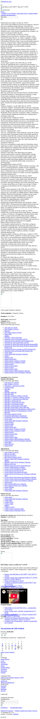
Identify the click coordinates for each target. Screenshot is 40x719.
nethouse (15, 714)
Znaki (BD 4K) (9, 444)
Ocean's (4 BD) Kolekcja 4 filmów (14, 467)
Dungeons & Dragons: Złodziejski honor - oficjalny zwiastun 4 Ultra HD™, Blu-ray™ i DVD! (19, 618)
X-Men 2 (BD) (8, 504)
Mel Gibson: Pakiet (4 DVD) (13, 332)
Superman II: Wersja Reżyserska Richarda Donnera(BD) (21, 344)
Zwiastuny (4, 669)
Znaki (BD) (7, 442)
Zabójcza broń (8, 357)
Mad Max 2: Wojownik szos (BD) (14, 402)
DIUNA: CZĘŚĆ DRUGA (12, 579)
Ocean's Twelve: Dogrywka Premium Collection (18, 480)
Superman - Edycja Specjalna (13, 337)
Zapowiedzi (20, 13)
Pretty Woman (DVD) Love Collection (15, 485)
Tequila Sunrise (9, 422)
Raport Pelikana (9, 487)
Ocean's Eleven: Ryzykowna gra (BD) (15, 472)
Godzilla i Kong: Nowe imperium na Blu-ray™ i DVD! (20, 577)
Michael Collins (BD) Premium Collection (16, 459)
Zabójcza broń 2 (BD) (10, 366)
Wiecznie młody (9, 424)
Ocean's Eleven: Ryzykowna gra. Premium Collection (20, 477)
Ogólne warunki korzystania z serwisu (26, 711)
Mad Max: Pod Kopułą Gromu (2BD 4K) (16, 407)
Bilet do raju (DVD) (10, 455)
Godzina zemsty (9, 387)
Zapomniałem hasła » (16, 707)
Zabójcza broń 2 (9, 364)
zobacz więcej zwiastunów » (9, 615)
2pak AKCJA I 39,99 (10, 327)
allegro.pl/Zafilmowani (7, 682)
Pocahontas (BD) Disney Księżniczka (15, 416)
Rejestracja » (4, 707)
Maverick (7, 331)
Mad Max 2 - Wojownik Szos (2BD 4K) (16, 399)
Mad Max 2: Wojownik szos (12, 401)
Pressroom (4, 671)
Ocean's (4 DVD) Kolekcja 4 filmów (15, 469)
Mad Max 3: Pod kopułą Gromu (13, 404)
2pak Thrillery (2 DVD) (11, 329)
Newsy (26, 13)
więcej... (6, 336)
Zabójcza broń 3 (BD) (10, 369)
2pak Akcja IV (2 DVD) (11, 382)
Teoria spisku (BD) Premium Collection (16, 354)
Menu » (3, 12)
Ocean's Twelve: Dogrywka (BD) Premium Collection (20, 479)
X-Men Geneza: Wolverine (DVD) (14, 510)
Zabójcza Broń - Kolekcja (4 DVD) (14, 361)
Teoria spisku (8, 352)
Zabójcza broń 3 (9, 367)
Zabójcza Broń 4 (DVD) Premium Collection (17, 372)
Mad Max (7, 389)
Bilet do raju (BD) (9, 454)
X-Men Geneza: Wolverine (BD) (14, 509)
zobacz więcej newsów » (8, 586)
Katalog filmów (33, 13)
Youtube (3, 687)
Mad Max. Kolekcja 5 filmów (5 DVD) (16, 396)
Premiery (13, 13)
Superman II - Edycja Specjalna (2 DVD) (16, 342)
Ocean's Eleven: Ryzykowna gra (14, 470)
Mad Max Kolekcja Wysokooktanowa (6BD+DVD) (19, 409)
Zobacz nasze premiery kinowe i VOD (12, 677)
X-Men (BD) (8, 500)
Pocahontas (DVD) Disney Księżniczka (16, 417)
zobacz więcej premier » (8, 652)
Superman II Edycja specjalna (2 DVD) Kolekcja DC (20, 349)
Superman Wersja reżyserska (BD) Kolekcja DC (18, 351)
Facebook (4, 686)
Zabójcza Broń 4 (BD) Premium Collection (17, 371)
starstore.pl (4, 681)
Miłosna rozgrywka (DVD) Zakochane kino (17, 465)
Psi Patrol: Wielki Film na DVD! (14, 587)
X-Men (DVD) (8, 502)
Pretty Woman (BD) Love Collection (15, 484)
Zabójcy (6, 356)
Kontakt (3, 672)
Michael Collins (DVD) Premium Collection (17, 462)
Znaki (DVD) (8, 445)
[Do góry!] (6, 1)
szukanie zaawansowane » (8, 15)
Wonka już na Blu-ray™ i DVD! (14, 581)
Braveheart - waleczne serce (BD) (14, 386)
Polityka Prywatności (7, 711)
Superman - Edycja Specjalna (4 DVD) (16, 339)
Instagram (4, 689)
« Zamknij (4, 13)
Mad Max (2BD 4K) (10, 392)
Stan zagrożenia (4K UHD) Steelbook (12, 628)
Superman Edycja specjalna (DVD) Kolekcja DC (18, 341)
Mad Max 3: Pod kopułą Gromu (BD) (15, 406)
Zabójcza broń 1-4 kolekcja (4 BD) (14, 362)
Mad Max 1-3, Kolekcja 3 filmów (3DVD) (17, 397)
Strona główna (5, 659)
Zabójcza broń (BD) (10, 359)
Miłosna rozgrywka (10, 464)
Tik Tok (3, 691)
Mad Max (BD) (9, 394)
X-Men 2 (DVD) (9, 507)
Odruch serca (8, 482)
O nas (9, 13)
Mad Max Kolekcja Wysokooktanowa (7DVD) (18, 411)
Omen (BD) (8, 334)
